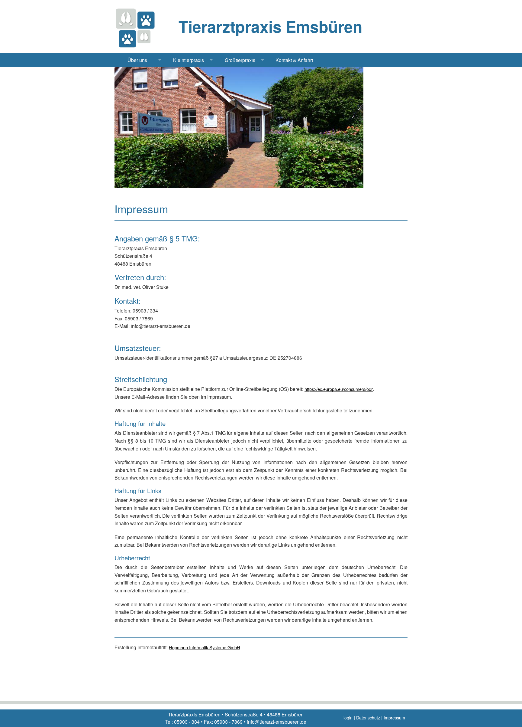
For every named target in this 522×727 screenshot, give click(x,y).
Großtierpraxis (240, 60)
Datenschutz (368, 718)
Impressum (394, 718)
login (348, 718)
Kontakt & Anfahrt (294, 60)
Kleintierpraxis (188, 60)
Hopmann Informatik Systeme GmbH (204, 647)
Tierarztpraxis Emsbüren (270, 26)
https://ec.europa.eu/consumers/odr (338, 389)
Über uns (137, 60)
